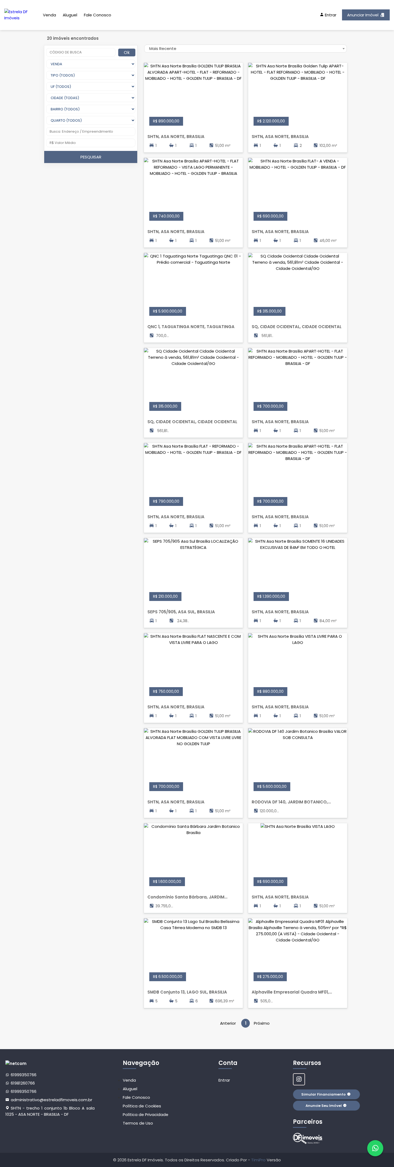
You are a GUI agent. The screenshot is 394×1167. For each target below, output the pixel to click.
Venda (49, 15)
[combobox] (245, 48)
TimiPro (259, 1160)
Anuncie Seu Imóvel (324, 1105)
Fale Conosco (97, 15)
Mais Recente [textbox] (162, 48)
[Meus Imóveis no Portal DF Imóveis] (307, 1138)
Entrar (224, 1080)
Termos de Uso (138, 1123)
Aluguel (70, 15)
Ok (127, 52)
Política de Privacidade (145, 1114)
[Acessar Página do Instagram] (299, 1079)
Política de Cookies (142, 1106)
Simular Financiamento (323, 1094)
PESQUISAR (90, 157)
